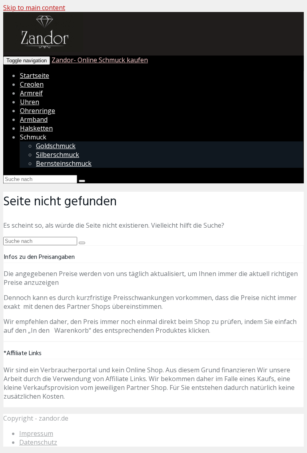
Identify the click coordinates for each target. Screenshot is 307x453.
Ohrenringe (37, 110)
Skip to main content (34, 7)
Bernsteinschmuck (64, 163)
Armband (34, 119)
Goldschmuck (56, 145)
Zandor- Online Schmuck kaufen (100, 60)
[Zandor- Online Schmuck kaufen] (43, 50)
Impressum (36, 433)
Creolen (32, 84)
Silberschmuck (57, 154)
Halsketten (36, 128)
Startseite (34, 75)
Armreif (31, 93)
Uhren (29, 101)
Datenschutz (38, 442)
